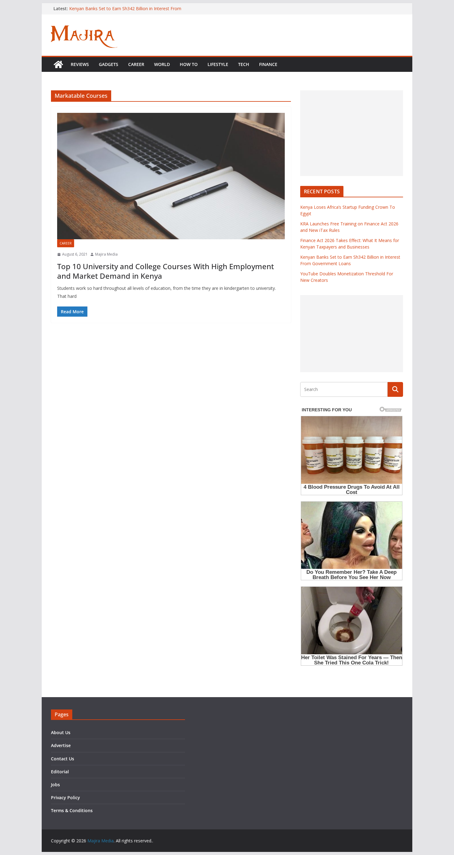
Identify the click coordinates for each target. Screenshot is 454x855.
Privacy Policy (65, 797)
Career (136, 64)
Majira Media (106, 254)
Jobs (55, 784)
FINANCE (268, 64)
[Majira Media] (58, 64)
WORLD (162, 64)
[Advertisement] (351, 133)
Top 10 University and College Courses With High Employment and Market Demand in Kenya (165, 271)
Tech (243, 64)
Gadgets (108, 64)
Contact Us (62, 759)
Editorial (60, 772)
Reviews (80, 64)
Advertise (61, 745)
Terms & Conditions (72, 810)
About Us (60, 732)
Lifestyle (218, 64)
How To (189, 64)
